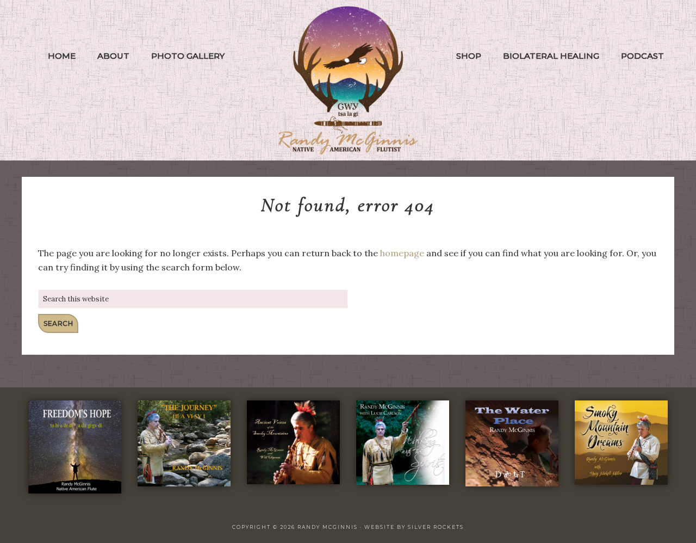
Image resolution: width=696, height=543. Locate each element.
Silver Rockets (436, 527)
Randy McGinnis (348, 80)
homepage (402, 253)
